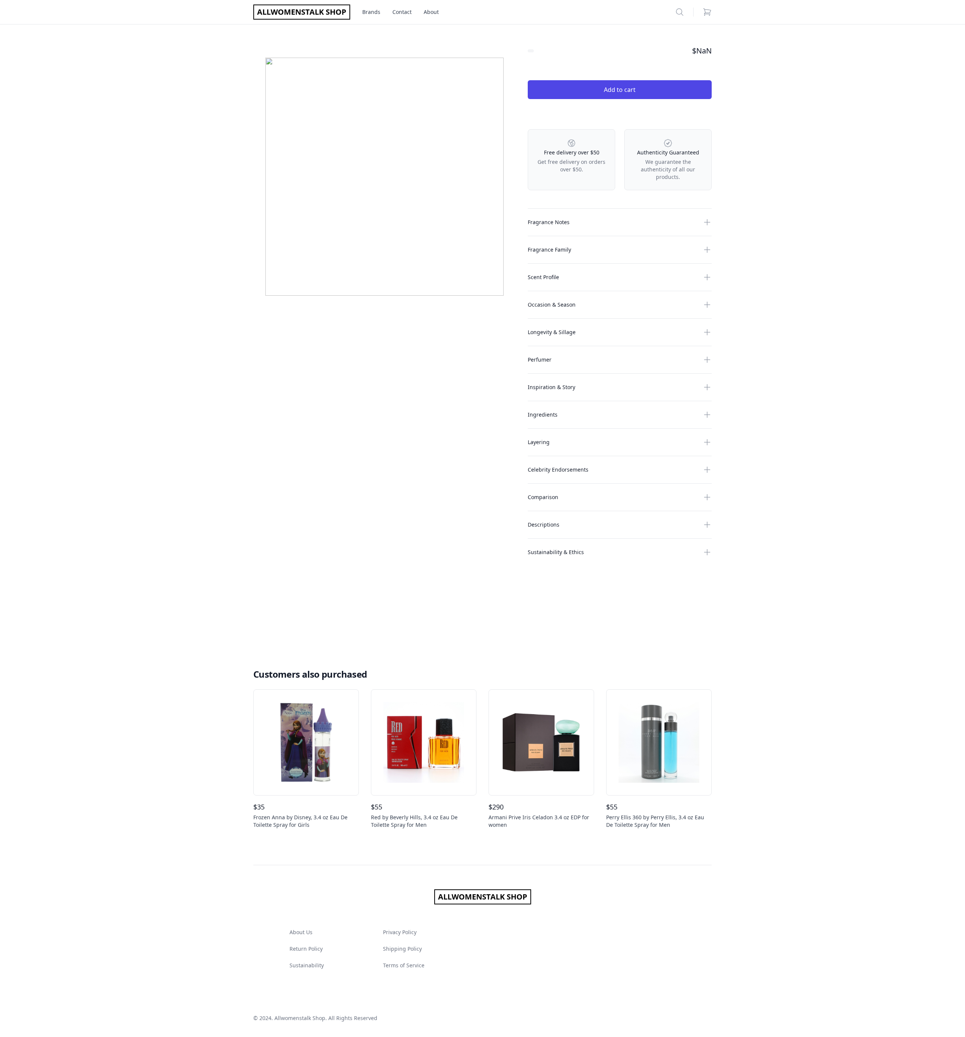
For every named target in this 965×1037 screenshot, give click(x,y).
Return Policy (306, 948)
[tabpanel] (384, 177)
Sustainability (307, 965)
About (431, 11)
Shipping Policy (402, 948)
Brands (371, 11)
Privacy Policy (400, 932)
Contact (402, 11)
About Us (301, 932)
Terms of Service (403, 965)
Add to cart (620, 90)
